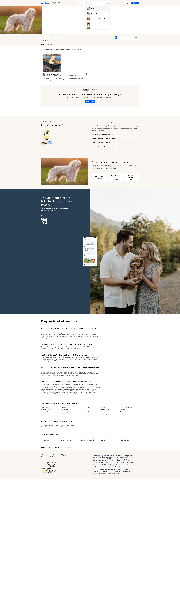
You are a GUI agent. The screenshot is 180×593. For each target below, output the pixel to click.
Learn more (113, 168)
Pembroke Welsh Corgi (87, 440)
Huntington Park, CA (126, 407)
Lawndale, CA (124, 414)
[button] (52, 63)
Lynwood (69, 447)
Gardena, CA (124, 409)
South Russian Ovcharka (54, 447)
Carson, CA (44, 414)
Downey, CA (84, 409)
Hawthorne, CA (65, 414)
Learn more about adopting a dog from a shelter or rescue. (79, 394)
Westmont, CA (104, 409)
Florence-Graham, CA (87, 407)
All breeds (43, 447)
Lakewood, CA (85, 412)
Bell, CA (102, 407)
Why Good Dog (56, 3)
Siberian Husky (124, 440)
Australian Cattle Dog (47, 438)
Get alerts (91, 101)
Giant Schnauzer (125, 438)
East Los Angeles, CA (67, 412)
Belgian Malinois (65, 438)
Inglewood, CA (104, 414)
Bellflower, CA (45, 412)
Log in (127, 3)
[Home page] (45, 3)
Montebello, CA (85, 414)
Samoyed (103, 440)
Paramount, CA (45, 409)
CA (63, 447)
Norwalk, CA (123, 412)
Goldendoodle (45, 440)
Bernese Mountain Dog (87, 438)
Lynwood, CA (53, 40)
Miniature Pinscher (66, 440)
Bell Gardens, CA (66, 409)
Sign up (135, 3)
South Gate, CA (45, 407)
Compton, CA (65, 407)
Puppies (50, 44)
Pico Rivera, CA (104, 412)
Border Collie (104, 438)
